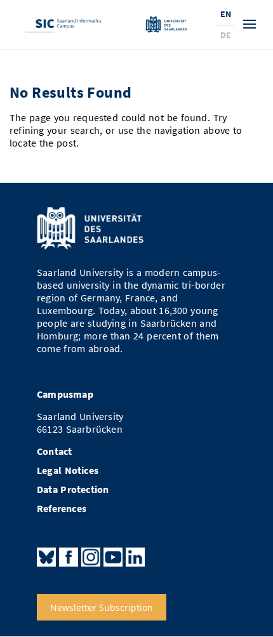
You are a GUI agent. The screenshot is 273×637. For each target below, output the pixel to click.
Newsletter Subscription (101, 607)
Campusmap (65, 394)
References (61, 508)
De (225, 35)
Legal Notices (67, 470)
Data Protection (73, 489)
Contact (54, 451)
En (225, 14)
